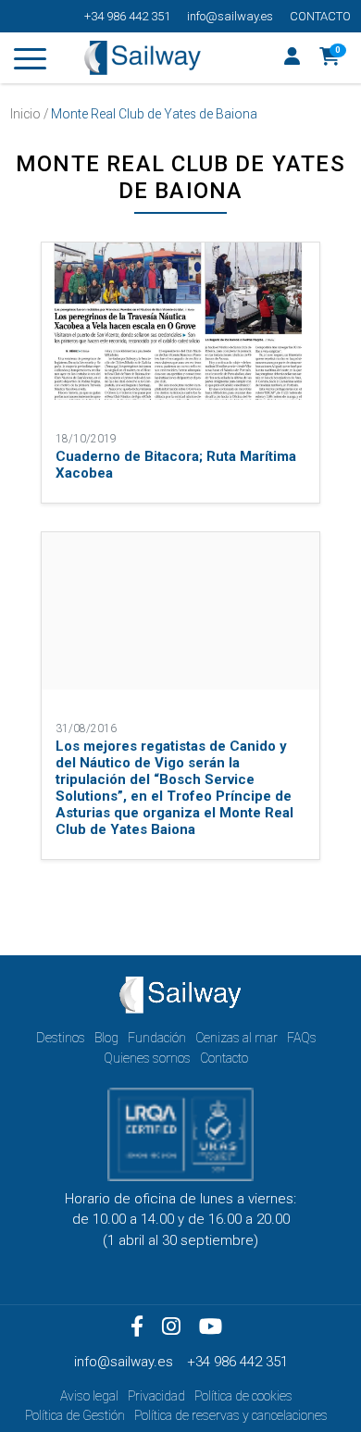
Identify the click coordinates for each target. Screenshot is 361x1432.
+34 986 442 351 (127, 16)
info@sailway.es (230, 16)
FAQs (302, 1037)
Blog (106, 1037)
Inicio (25, 113)
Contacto (320, 16)
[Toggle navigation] (30, 62)
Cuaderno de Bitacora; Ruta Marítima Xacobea (176, 464)
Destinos (60, 1037)
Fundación (157, 1037)
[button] (330, 58)
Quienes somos (147, 1058)
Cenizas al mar (236, 1037)
